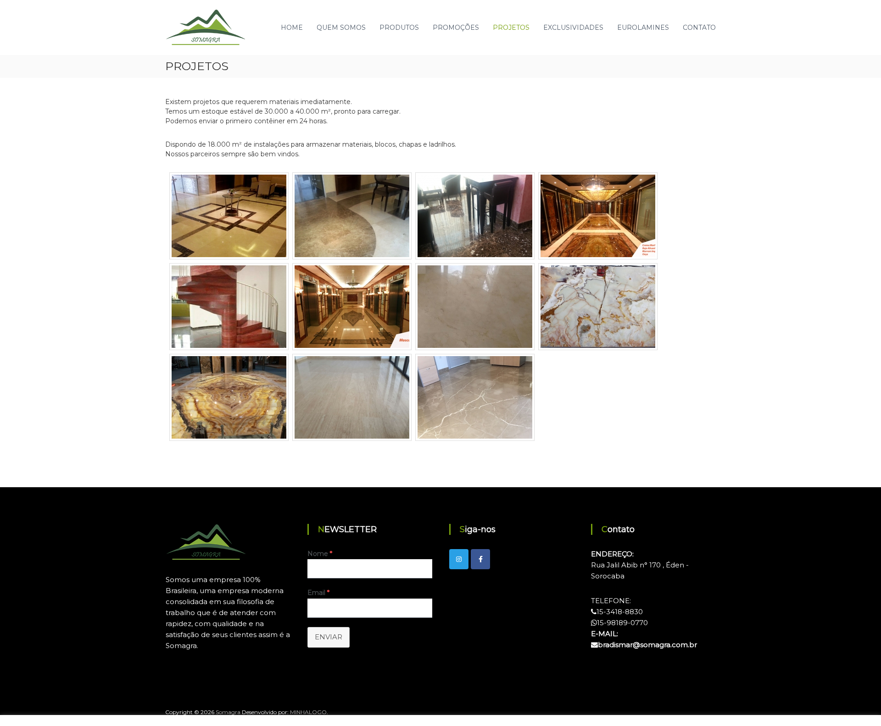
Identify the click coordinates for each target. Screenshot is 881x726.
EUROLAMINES (643, 27)
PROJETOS (511, 27)
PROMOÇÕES (456, 27)
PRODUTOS (399, 27)
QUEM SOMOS (341, 27)
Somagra (228, 712)
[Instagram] (458, 559)
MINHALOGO (308, 712)
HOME (292, 27)
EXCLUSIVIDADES (573, 27)
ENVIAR (328, 636)
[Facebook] (480, 559)
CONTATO (699, 27)
